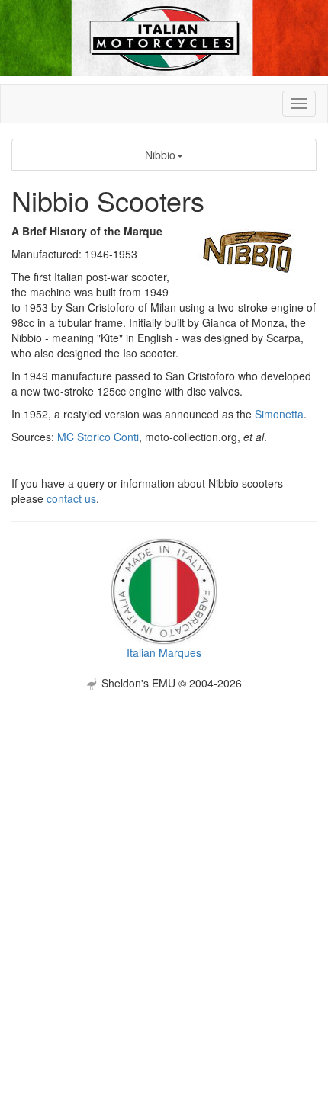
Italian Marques (164, 652)
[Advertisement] (164, 854)
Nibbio (160, 154)
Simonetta (279, 413)
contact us (71, 498)
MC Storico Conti (98, 436)
